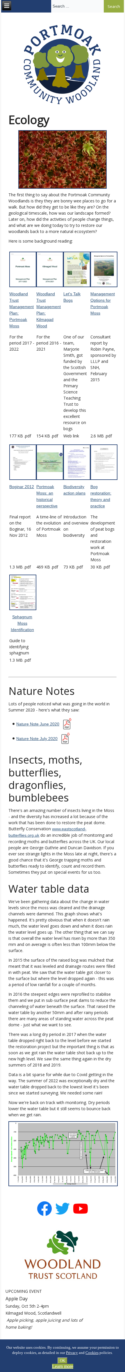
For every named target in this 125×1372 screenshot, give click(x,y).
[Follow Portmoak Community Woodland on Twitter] (62, 1215)
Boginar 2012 (21, 486)
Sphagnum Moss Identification (22, 623)
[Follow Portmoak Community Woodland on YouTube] (80, 1215)
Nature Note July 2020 (37, 738)
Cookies (92, 1352)
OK (62, 1360)
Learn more (62, 1366)
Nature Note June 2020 (37, 724)
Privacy (72, 1352)
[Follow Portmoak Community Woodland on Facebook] (44, 1215)
